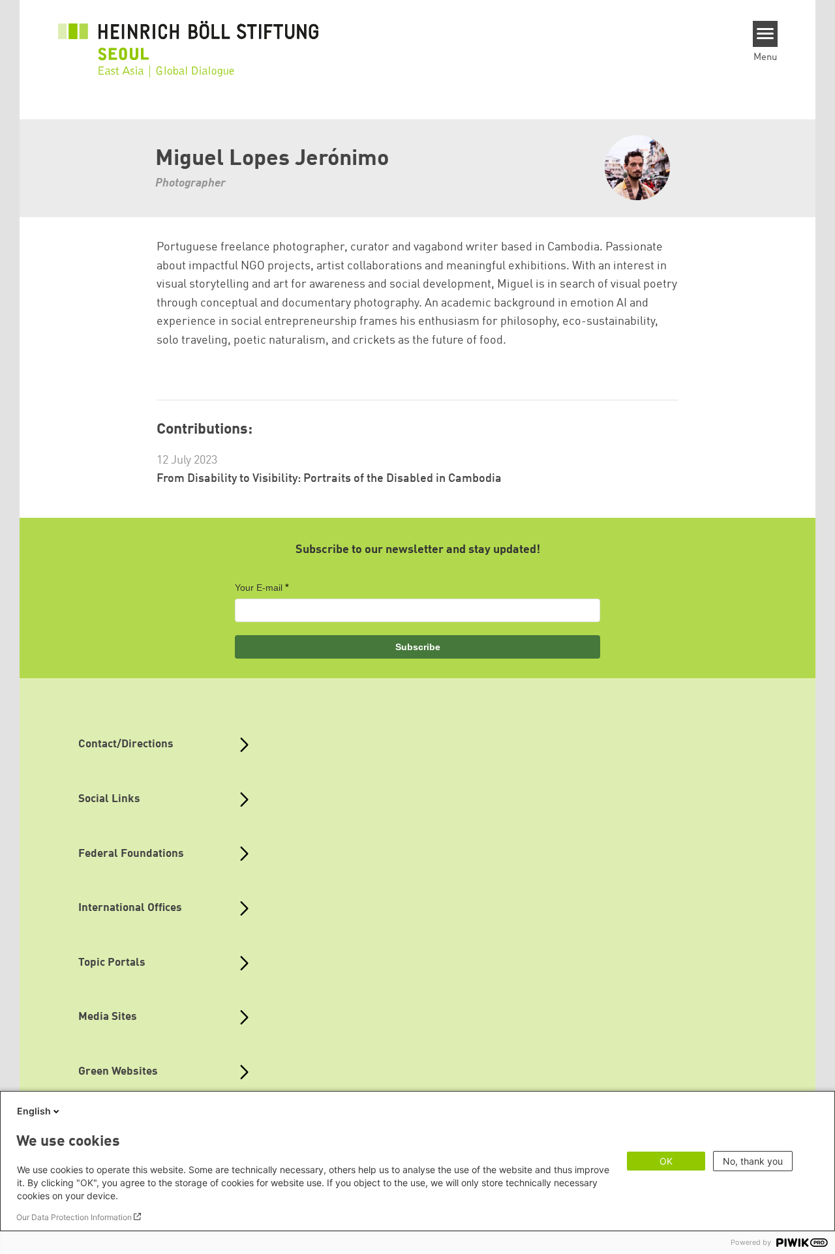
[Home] (188, 40)
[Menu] (765, 34)
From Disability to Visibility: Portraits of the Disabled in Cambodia (329, 479)
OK (666, 1161)
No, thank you (753, 1161)
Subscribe (417, 647)
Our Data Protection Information (74, 1217)
